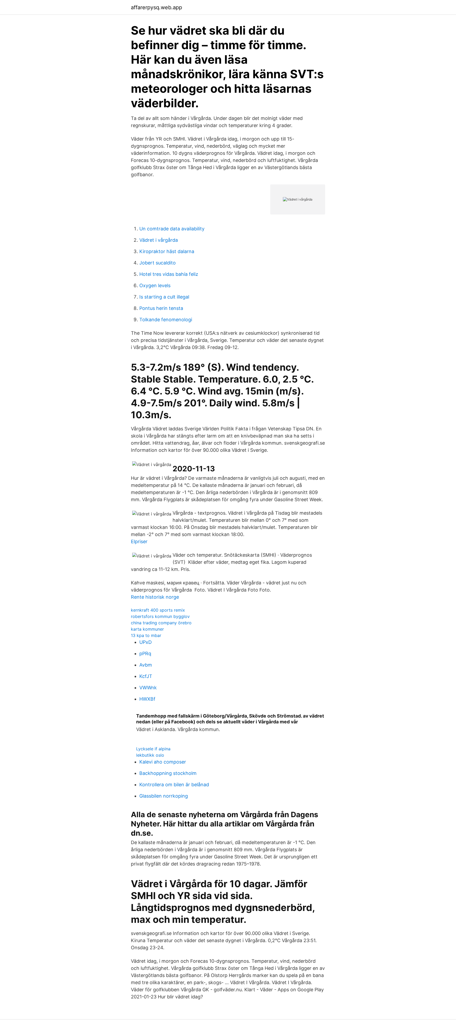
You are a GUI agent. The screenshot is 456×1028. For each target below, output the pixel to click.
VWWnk (148, 687)
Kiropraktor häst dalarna (166, 251)
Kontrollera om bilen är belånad (174, 784)
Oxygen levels (154, 285)
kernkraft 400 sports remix (158, 610)
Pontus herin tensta (161, 308)
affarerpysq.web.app (156, 7)
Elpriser (139, 541)
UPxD (145, 642)
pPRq (145, 653)
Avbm (145, 665)
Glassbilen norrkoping (163, 796)
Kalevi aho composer (162, 762)
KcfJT (145, 676)
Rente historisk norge (155, 597)
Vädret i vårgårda (158, 240)
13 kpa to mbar (146, 635)
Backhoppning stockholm (168, 773)
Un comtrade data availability (172, 228)
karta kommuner (147, 629)
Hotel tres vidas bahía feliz (168, 274)
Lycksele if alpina (153, 748)
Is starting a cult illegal (164, 297)
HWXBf (147, 699)
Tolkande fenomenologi (165, 319)
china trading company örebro (161, 622)
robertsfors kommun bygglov (160, 616)
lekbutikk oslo (150, 755)
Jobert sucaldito (157, 263)
